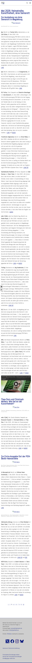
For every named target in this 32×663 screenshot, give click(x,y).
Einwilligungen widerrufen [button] (9, 658)
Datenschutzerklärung (14, 648)
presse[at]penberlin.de (16, 628)
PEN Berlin (9, 634)
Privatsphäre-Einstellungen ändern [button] (11, 654)
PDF (26, 557)
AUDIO (14, 133)
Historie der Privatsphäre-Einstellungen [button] (12, 656)
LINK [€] (26, 167)
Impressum (5, 648)
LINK (2, 67)
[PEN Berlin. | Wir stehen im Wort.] (2, 3)
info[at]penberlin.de (14, 630)
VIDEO (27, 373)
